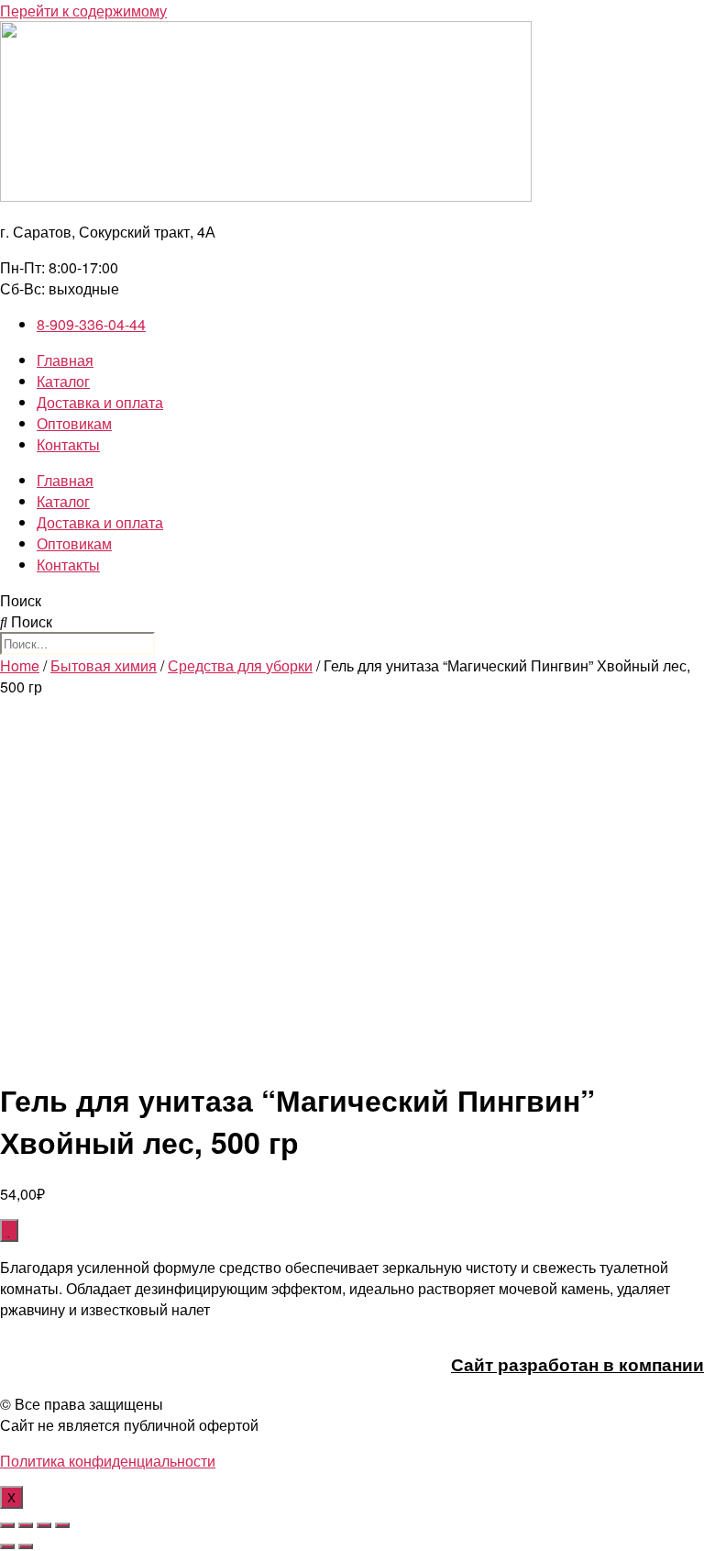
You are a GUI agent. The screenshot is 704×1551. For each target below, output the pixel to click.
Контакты (68, 444)
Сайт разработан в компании (577, 1364)
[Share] (25, 1525)
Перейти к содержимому (83, 10)
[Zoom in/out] (62, 1525)
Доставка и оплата (100, 402)
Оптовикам (74, 423)
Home (19, 665)
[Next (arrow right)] (25, 1546)
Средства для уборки (240, 665)
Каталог (63, 381)
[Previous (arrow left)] (7, 1546)
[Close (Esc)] (7, 1525)
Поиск (20, 600)
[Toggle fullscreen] (44, 1525)
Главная (65, 360)
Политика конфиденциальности (107, 1460)
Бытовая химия (103, 665)
